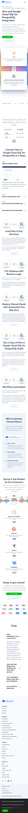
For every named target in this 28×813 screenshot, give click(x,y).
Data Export (5, 721)
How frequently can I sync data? (12, 636)
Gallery (3, 768)
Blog (3, 763)
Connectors (5, 749)
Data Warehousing (6, 727)
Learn (3, 772)
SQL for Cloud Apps (7, 738)
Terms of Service (6, 786)
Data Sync (21, 103)
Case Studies (5, 766)
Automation (7, 390)
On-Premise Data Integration (9, 729)
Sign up (9, 186)
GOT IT (5, 810)
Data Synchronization (7, 723)
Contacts (4, 710)
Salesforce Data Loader (7, 734)
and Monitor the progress (12, 210)
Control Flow (13, 278)
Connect (4, 753)
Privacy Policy (5, 790)
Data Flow (6, 278)
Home (3, 6)
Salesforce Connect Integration (9, 736)
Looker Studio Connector (8, 755)
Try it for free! (14, 593)
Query (3, 746)
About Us (4, 708)
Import (6, 238)
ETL (15, 103)
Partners (4, 712)
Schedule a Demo (15, 598)
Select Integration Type (11, 196)
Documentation (6, 777)
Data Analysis (5, 732)
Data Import (5, 719)
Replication (19, 353)
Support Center (5, 774)
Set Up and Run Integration (12, 203)
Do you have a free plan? (12, 687)
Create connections (9, 163)
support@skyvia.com (7, 792)
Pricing (3, 757)
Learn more (14, 253)
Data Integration (9, 6)
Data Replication (6, 725)
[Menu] (25, 2)
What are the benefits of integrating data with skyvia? (12, 668)
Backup (4, 751)
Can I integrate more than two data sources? (12, 679)
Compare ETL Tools (6, 770)
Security (4, 788)
